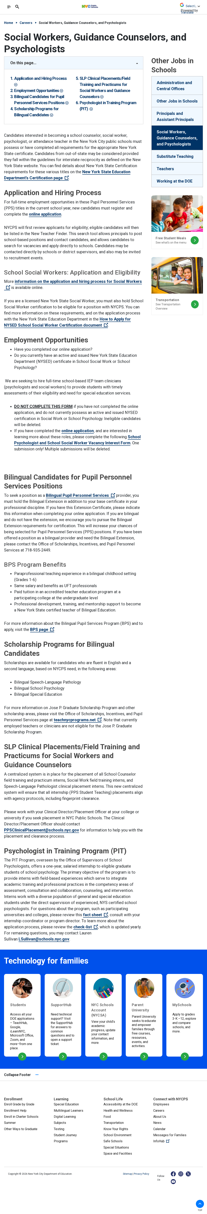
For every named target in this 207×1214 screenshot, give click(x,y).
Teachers (165, 168)
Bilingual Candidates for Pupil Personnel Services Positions (39, 99)
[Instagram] (181, 1174)
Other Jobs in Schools (177, 101)
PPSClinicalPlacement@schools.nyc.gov (41, 830)
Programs (61, 1141)
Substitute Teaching (175, 156)
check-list (85, 926)
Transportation (114, 1123)
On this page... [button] (23, 62)
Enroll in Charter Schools (21, 1117)
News (157, 1123)
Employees (161, 1104)
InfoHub (174, 1141)
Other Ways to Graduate (20, 1129)
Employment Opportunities (37, 90)
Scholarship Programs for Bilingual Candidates (36, 111)
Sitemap (128, 1173)
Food (107, 1117)
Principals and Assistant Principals (175, 116)
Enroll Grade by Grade (19, 1104)
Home (8, 23)
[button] (200, 1204)
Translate (187, 12)
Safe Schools (113, 1141)
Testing (59, 1129)
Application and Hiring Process (41, 78)
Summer (10, 1123)
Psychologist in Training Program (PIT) (108, 105)
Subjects (60, 1123)
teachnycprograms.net (78, 719)
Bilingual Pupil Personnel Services (80, 495)
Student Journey (65, 1135)
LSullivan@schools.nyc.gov (44, 939)
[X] (188, 1174)
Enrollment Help (15, 1110)
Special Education (66, 1104)
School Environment (117, 1135)
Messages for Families (169, 1135)
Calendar (159, 1129)
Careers (26, 23)
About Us (159, 1117)
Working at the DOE (174, 181)
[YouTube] (173, 1181)
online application (45, 214)
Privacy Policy (141, 1173)
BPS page (42, 629)
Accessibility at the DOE (121, 1104)
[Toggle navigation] (9, 7)
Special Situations (116, 1147)
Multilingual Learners (68, 1110)
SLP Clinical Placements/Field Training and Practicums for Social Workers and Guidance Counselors (105, 87)
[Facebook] (173, 1174)
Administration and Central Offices (174, 85)
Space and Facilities (118, 1153)
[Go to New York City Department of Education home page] (101, 5)
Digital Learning (65, 1117)
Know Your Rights (116, 1129)
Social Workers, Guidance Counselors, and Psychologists (177, 137)
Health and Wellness (118, 1110)
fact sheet (95, 914)
